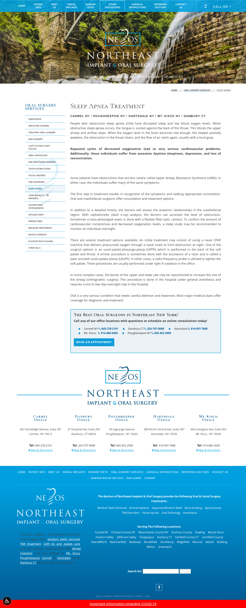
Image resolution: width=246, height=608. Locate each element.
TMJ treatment (30, 544)
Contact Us (180, 6)
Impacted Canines (38, 125)
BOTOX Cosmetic (37, 234)
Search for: (135, 571)
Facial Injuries (36, 175)
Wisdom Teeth (98, 472)
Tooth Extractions (39, 168)
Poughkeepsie (30, 558)
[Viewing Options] (7, 600)
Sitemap (149, 478)
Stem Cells (34, 247)
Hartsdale (64, 558)
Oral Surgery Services (197, 90)
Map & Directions (41, 450)
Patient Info (38, 6)
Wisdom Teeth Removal (112, 508)
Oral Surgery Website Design (114, 596)
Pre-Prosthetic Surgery (42, 161)
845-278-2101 (109, 328)
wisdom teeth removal (64, 539)
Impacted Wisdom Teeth (167, 508)
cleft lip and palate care (61, 544)
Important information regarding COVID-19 (123, 603)
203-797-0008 (155, 328)
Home (21, 6)
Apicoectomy (36, 214)
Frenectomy (35, 221)
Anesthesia (34, 119)
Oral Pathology (38, 155)
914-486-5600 (109, 333)
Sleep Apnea (35, 188)
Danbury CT (28, 563)
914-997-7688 (199, 328)
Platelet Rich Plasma (40, 241)
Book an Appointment (94, 342)
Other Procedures (112, 6)
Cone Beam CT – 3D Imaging (38, 197)
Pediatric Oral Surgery (42, 132)
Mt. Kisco (73, 553)
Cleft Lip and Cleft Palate (39, 147)
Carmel (47, 558)
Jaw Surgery (35, 139)
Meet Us (54, 6)
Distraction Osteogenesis (36, 206)
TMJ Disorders (36, 181)
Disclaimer (133, 478)
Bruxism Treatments (40, 227)
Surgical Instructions (137, 6)
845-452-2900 (162, 333)
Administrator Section (107, 478)
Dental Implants (71, 6)
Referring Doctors (160, 6)
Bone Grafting (193, 508)
